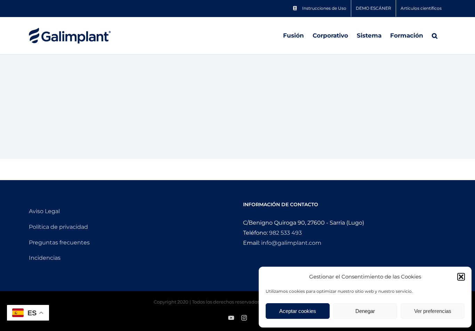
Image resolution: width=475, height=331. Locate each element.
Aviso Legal (44, 211)
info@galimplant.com (291, 243)
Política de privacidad (58, 227)
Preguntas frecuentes (59, 242)
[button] (461, 276)
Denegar (365, 311)
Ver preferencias (432, 311)
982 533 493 (285, 232)
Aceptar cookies (297, 311)
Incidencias (45, 258)
